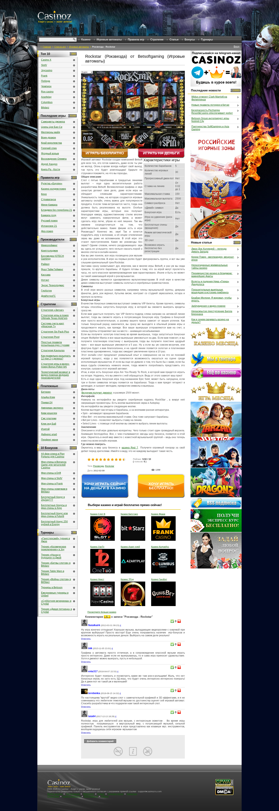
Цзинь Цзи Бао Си (51, 127)
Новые (100, 794)
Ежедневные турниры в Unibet (54, 594)
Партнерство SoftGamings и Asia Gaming (210, 128)
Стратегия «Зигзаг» (52, 310)
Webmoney (88, 794)
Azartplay (46, 97)
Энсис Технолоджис (52, 285)
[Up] (172, 621)
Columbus (46, 102)
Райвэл (45, 264)
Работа (104, 796)
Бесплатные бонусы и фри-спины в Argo (54, 507)
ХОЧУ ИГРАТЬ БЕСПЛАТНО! (161, 486)
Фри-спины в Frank (52, 483)
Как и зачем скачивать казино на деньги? (210, 321)
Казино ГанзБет (159, 579)
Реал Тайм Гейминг (52, 269)
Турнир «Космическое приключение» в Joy (53, 548)
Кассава (45, 274)
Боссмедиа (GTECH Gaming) (52, 257)
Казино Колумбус (160, 546)
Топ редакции (73, 794)
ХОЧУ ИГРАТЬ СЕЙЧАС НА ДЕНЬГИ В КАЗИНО (105, 486)
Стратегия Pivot (50, 337)
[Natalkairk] (84, 625)
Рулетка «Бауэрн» (51, 183)
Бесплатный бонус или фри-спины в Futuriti (54, 515)
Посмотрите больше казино (101, 612)
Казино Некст (97, 579)
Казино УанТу (97, 546)
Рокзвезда (98, 466)
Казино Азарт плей (130, 546)
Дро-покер (47, 231)
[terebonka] (84, 693)
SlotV (44, 65)
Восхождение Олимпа (54, 158)
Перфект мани (49, 439)
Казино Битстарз (129, 514)
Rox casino (47, 91)
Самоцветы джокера (53, 121)
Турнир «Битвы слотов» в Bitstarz (55, 564)
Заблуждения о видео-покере (208, 306)
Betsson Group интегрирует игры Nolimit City (210, 120)
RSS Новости (91, 796)
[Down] (179, 621)
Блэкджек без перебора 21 (56, 210)
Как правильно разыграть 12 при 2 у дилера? (56, 357)
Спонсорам (53, 796)
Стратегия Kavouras (53, 350)
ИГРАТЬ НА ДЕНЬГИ (161, 153)
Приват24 (46, 402)
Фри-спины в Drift (51, 473)
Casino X (46, 59)
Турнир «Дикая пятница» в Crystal (56, 610)
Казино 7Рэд (127, 579)
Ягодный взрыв (50, 153)
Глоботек (46, 290)
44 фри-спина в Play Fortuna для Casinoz (53, 455)
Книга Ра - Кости (50, 169)
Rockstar (109, 466)
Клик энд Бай (48, 423)
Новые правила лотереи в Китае (210, 104)
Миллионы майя (50, 132)
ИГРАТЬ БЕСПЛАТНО (105, 153)
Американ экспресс (52, 407)
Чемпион (46, 86)
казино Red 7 (130, 447)
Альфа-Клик (48, 397)
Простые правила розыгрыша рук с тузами (55, 344)
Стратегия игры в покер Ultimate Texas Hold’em (55, 317)
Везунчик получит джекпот (96, 392)
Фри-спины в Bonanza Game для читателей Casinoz (53, 465)
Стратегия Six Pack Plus (55, 331)
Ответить (86, 638)
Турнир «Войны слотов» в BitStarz (56, 581)
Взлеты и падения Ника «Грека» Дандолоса (210, 283)
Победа (45, 81)
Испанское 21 (49, 226)
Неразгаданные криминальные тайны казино (209, 266)
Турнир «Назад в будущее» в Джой (51, 556)
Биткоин (46, 391)
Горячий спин (49, 148)
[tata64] (84, 716)
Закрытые (132, 794)
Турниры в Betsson (51, 587)
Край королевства (51, 142)
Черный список (115, 794)
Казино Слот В (97, 514)
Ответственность (71, 796)
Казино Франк (158, 514)
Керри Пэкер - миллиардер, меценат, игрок (212, 258)
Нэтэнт (45, 280)
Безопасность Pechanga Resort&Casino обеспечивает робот (212, 112)
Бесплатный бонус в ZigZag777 (53, 498)
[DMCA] (224, 794)
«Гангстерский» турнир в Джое (55, 540)
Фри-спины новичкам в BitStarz (54, 490)
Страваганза (48, 199)
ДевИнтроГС (48, 296)
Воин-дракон (48, 137)
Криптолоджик (49, 250)
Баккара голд (48, 215)
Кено (44, 194)
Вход (236, 46)
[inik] (84, 648)
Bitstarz (45, 107)
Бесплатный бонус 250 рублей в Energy (54, 523)
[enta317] (84, 671)
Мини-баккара (49, 204)
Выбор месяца (54, 794)
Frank (44, 75)
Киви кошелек (49, 413)
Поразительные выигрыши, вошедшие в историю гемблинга (210, 291)
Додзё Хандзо (49, 164)
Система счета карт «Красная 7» (52, 325)
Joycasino (46, 70)
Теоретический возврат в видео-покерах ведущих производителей (55, 375)
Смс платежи (48, 418)
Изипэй (45, 429)
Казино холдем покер (53, 188)
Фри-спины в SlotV (51, 478)
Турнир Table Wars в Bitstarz (52, 572)
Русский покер (49, 220)
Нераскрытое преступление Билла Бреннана (211, 313)
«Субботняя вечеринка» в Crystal (56, 602)
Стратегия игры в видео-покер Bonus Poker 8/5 (55, 365)
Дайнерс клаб (49, 434)
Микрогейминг (49, 245)
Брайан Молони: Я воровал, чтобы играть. (211, 299)
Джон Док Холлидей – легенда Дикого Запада (209, 250)
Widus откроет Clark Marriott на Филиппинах (209, 98)
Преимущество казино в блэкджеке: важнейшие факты (211, 275)
